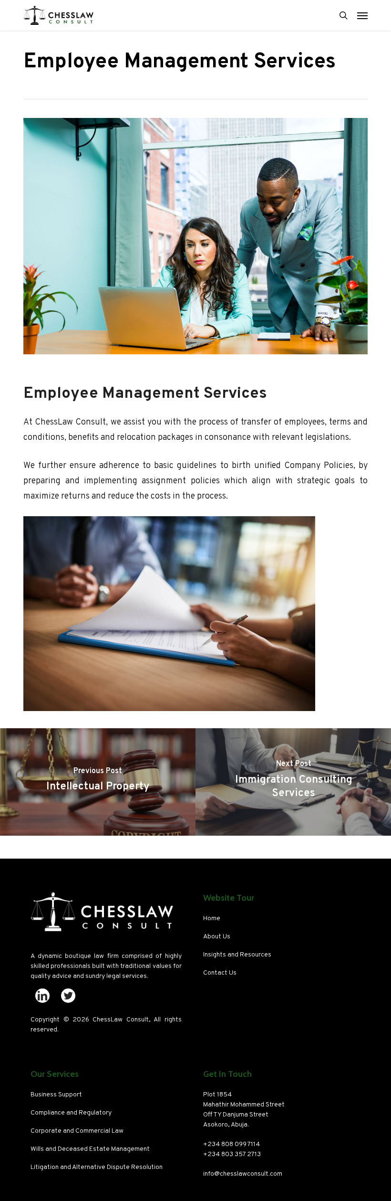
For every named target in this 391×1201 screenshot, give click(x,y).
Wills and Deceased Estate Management (90, 1149)
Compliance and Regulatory (71, 1113)
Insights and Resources (237, 955)
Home (211, 918)
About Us (216, 937)
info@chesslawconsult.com (242, 1174)
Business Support (56, 1095)
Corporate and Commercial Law (77, 1131)
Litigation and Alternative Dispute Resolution (97, 1167)
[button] (362, 15)
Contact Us (220, 973)
